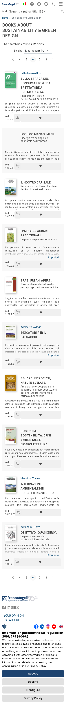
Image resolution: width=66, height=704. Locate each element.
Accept (33, 673)
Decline (33, 682)
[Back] (13, 59)
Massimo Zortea (30, 478)
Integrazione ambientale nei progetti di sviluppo (37, 488)
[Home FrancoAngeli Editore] (11, 4)
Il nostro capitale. (36, 182)
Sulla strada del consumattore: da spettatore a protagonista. (35, 85)
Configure (33, 690)
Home (5, 18)
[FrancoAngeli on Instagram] (13, 608)
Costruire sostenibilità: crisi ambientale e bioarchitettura (36, 437)
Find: (4, 11)
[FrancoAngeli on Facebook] (4, 608)
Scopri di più (53, 257)
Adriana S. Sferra (30, 526)
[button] (23, 4)
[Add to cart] (17, 118)
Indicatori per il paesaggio (33, 335)
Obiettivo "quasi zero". (39, 532)
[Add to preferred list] (40, 118)
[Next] (53, 59)
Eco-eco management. (38, 134)
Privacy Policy (33, 698)
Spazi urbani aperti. (36, 280)
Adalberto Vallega (31, 327)
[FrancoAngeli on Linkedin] (8, 608)
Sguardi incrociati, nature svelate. (36, 381)
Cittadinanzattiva (31, 73)
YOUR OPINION (14, 615)
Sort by (18, 50)
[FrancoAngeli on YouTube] (17, 608)
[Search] (62, 11)
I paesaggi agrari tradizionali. (34, 233)
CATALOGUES (12, 620)
